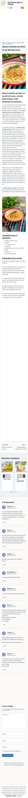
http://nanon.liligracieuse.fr (15, 542)
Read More (19, 796)
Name (4, 734)
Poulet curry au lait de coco (7, 447)
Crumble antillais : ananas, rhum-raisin (20, 447)
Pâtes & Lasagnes (6, 42)
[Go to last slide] (4, 476)
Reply (4, 522)
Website (5, 747)
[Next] (24, 476)
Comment (6, 714)
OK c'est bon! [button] (9, 795)
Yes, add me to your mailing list (12, 751)
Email (4, 740)
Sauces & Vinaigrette (7, 44)
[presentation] (7, 466)
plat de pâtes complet (10, 188)
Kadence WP (20, 765)
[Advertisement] (14, 24)
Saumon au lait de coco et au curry (7, 477)
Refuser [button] (14, 795)
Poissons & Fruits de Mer (18, 42)
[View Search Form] (22, 8)
